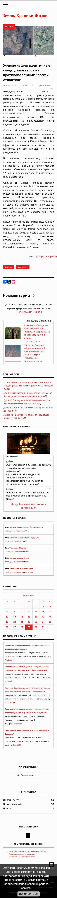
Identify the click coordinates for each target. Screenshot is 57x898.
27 (14, 627)
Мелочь (8, 681)
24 (43, 621)
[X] (9, 282)
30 (36, 627)
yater (27, 562)
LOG (27, 531)
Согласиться (28, 894)
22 (29, 621)
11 (50, 611)
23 (36, 621)
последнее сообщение (14, 531)
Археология (44, 85)
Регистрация (24, 311)
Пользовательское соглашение (22, 854)
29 (29, 627)
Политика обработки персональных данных (27, 851)
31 (43, 627)
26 (7, 627)
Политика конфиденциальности (22, 857)
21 (22, 621)
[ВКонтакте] (5, 282)
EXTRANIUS (12, 702)
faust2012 (17, 745)
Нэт (26, 541)
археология (22, 267)
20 (14, 621)
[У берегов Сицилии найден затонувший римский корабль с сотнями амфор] (13, 356)
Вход (37, 311)
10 (43, 611)
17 (43, 616)
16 (36, 616)
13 (14, 616)
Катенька (29, 572)
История (8, 267)
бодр (20, 724)
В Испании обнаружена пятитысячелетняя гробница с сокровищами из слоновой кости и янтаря (37, 331)
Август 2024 (28, 595)
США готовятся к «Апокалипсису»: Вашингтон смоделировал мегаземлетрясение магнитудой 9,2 (28, 385)
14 (22, 616)
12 (7, 616)
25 (50, 621)
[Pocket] (13, 282)
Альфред (8, 660)
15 (29, 616)
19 (7, 621)
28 (22, 627)
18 (50, 616)
